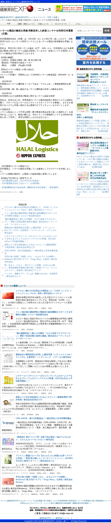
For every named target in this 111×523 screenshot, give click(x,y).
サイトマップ (29, 501)
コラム (78, 24)
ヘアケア (24, 473)
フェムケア (25, 372)
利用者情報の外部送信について (70, 501)
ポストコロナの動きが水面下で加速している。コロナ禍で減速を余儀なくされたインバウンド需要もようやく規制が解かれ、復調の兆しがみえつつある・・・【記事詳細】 (93, 161)
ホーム (3, 501)
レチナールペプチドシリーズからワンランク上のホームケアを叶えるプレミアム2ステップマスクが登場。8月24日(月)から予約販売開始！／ (30, 238)
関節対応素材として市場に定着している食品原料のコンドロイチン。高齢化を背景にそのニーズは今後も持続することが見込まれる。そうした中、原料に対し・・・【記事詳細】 (93, 126)
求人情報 (47, 501)
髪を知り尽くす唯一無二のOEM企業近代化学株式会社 (99, 175)
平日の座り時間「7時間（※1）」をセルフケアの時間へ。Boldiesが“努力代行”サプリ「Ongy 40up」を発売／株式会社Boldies (30, 259)
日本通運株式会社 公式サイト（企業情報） (21, 183)
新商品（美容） (34, 308)
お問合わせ (24, 503)
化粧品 (24, 308)
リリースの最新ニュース (15, 286)
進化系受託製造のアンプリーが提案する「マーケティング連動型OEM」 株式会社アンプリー (92, 148)
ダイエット (25, 494)
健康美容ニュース (62, 518)
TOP (8, 24)
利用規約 (87, 501)
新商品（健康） (45, 494)
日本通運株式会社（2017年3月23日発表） (21, 181)
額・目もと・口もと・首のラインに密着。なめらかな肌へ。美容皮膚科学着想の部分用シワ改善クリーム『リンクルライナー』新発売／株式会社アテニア (30, 267)
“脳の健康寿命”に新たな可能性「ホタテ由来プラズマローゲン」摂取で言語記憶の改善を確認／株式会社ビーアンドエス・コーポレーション (30, 221)
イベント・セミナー (28, 433)
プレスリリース (61, 24)
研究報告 (30, 329)
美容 (50, 308)
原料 (23, 329)
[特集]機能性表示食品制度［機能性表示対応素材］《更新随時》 (31, 187)
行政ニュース (43, 24)
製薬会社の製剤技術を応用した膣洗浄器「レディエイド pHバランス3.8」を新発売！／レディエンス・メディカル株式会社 (30, 230)
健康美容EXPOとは (14, 501)
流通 (21, 192)
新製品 (43, 308)
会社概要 (38, 501)
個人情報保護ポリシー (101, 501)
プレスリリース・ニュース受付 (42, 503)
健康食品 (34, 494)
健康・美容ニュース (26, 24)
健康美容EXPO (45, 518)
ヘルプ (54, 501)
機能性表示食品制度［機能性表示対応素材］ (73, 503)
